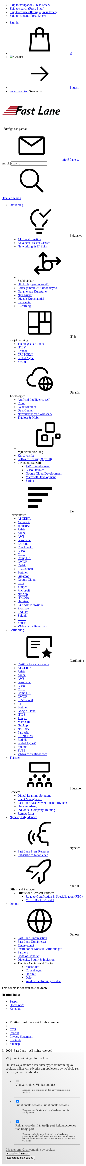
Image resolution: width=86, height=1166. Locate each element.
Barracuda (24, 540)
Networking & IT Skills (33, 246)
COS (13, 1029)
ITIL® (22, 347)
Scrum (22, 361)
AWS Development (38, 466)
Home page (17, 1005)
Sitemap (15, 1043)
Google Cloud (27, 579)
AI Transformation (29, 239)
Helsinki (31, 974)
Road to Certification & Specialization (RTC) (54, 896)
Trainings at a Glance (31, 343)
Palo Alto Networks (30, 604)
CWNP (22, 561)
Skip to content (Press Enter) (28, 15)
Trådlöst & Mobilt (29, 417)
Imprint (14, 1033)
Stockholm (32, 966)
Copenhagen (34, 970)
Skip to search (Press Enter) (27, 8)
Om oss (14, 903)
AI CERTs (24, 518)
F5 (19, 703)
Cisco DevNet (35, 470)
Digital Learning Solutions (34, 795)
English (74, 87)
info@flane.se (70, 159)
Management (26, 945)
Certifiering (17, 630)
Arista (21, 529)
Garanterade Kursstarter (33, 291)
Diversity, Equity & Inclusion (36, 959)
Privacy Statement (21, 1036)
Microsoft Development (41, 477)
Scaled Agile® (27, 743)
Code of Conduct (28, 956)
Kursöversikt (26, 455)
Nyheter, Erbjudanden (23, 817)
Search (14, 1001)
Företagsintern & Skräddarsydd (37, 288)
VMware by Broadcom (32, 626)
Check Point (25, 547)
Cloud (21, 403)
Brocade (23, 543)
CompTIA (24, 558)
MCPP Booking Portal (40, 900)
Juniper (22, 586)
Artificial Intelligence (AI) (34, 399)
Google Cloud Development (43, 473)
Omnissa (23, 601)
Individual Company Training (36, 810)
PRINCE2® (25, 354)
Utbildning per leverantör (33, 284)
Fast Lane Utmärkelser (32, 941)
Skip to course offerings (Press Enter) (33, 12)
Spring (30, 480)
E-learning (24, 306)
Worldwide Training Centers (43, 981)
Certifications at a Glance (33, 664)
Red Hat (23, 612)
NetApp (23, 594)
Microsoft (24, 590)
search (6, 163)
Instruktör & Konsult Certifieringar (39, 948)
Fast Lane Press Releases (33, 851)
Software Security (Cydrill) (35, 459)
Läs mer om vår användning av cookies (30, 1149)
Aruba (22, 533)
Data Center (25, 410)
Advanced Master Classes (34, 242)
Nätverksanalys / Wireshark (35, 414)
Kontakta (15, 1008)
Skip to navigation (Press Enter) (30, 5)
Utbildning (16, 205)
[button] (35, 91)
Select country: (19, 91)
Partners (23, 952)
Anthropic (24, 522)
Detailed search (11, 198)
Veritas (22, 622)
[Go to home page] (32, 125)
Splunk (22, 615)
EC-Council (25, 569)
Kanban (23, 351)
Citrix (21, 554)
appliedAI (24, 525)
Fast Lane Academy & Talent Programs (42, 802)
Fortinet (22, 572)
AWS (21, 536)
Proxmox (23, 608)
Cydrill (22, 565)
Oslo (29, 977)
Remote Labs (26, 813)
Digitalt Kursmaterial (31, 298)
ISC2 (21, 583)
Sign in (14, 22)
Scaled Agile (26, 358)
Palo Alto (23, 732)
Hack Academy (27, 806)
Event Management (30, 799)
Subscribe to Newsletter (33, 855)
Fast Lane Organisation (32, 938)
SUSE (22, 619)
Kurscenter (24, 302)
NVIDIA (23, 597)
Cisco (21, 551)
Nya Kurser (25, 295)
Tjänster (15, 757)
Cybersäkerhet (27, 406)
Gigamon (23, 576)
